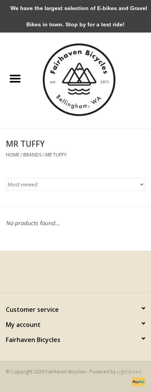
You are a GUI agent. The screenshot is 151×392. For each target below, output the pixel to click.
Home (12, 154)
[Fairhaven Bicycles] (90, 79)
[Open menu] (15, 78)
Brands (32, 154)
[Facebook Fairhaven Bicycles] (68, 274)
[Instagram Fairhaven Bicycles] (82, 274)
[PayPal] (137, 381)
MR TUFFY (56, 154)
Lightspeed (129, 371)
